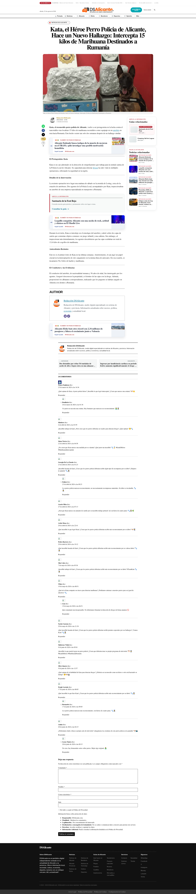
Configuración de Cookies (117, 892)
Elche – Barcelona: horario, (82, 2)
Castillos (96, 870)
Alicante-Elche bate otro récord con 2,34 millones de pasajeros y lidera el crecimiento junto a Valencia (146, 180)
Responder (61, 395)
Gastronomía (97, 873)
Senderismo (111, 858)
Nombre (61, 787)
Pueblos (96, 866)
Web (59, 802)
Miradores (110, 870)
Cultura (83, 869)
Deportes (84, 872)
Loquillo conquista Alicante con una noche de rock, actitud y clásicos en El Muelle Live (146, 169)
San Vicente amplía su (130, 2)
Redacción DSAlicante (64, 118)
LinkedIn (143, 874)
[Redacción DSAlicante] (52, 120)
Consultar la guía (60, 208)
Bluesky (143, 870)
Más (43, 138)
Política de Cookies (100, 892)
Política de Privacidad (80, 810)
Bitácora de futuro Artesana (66, 2)
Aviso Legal (72, 892)
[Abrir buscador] (154, 10)
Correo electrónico (64, 794)
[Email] (65, 316)
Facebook (144, 861)
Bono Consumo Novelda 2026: (114, 2)
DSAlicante (45, 847)
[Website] (68, 316)
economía (67, 311)
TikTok (143, 877)
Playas (95, 863)
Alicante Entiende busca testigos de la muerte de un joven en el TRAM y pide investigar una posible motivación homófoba (146, 158)
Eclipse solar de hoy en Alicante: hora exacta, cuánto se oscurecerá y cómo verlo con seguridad (146, 202)
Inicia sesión (147, 10)
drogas (95, 167)
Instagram (144, 867)
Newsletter (134, 858)
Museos (109, 866)
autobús (116, 130)
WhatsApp (144, 858)
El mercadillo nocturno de (145, 2)
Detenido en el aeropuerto (98, 2)
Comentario (62, 768)
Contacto (124, 858)
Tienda (133, 861)
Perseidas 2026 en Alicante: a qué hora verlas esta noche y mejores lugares (146, 191)
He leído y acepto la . (74, 810)
